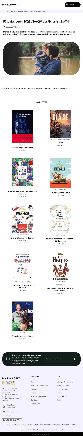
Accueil (6, 11)
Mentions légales (69, 424)
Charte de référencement (22, 424)
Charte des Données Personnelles (47, 424)
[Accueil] (10, 5)
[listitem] (4, 420)
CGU (9, 424)
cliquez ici (24, 363)
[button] (40, 382)
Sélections (13, 11)
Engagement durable (27, 430)
